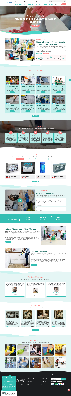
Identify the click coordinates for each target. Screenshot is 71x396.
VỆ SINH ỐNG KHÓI (30, 381)
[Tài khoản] (38, 1)
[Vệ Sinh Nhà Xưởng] (12, 85)
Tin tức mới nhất (35, 305)
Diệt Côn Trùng (39, 4)
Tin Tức (45, 4)
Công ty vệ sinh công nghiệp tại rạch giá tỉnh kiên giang (27, 320)
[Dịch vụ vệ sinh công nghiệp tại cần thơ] (58, 314)
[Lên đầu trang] (69, 387)
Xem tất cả (35, 115)
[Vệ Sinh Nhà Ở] (58, 85)
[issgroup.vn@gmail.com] (29, 1)
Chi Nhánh (51, 4)
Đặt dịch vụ (63, 4)
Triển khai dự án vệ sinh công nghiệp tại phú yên (12, 320)
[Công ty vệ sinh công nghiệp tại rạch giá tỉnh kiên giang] (28, 314)
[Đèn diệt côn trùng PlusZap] (12, 168)
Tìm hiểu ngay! (35, 25)
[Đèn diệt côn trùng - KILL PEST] (58, 168)
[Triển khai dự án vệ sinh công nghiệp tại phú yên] (12, 314)
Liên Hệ (56, 4)
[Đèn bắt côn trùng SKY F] (28, 168)
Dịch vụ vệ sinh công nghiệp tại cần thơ (58, 320)
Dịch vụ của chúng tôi (35, 70)
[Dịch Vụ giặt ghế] (12, 104)
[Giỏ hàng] (45, 1)
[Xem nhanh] (15, 176)
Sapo (45, 394)
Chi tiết (12, 92)
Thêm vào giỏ (11, 176)
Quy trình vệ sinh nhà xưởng (8, 381)
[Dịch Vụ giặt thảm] (28, 104)
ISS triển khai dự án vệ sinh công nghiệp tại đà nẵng (42, 320)
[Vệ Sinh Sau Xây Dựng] (28, 85)
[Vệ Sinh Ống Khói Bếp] (43, 104)
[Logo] (9, 2)
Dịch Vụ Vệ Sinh (22, 4)
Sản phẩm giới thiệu (35, 154)
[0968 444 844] (19, 1)
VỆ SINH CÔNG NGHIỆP (30, 378)
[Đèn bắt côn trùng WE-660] (43, 168)
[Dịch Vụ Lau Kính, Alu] (58, 104)
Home (16, 4)
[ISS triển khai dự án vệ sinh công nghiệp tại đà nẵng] (43, 314)
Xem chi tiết (39, 53)
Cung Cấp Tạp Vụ (31, 4)
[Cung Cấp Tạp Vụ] (43, 85)
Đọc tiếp (7, 326)
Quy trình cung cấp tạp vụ (8, 384)
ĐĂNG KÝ (63, 379)
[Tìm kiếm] (65, 1)
